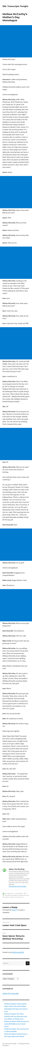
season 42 (20, 897)
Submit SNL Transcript (10, 993)
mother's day (13, 897)
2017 (25, 893)
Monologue (5, 897)
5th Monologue (6, 895)
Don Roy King (9, 893)
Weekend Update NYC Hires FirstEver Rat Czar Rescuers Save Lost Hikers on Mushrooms (15, 1016)
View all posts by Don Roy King (17, 886)
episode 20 (15, 895)
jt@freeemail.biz (18, 952)
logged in (15, 910)
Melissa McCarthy (24, 895)
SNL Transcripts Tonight (15, 6)
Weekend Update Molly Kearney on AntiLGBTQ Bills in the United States (16, 1024)
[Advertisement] (16, 41)
